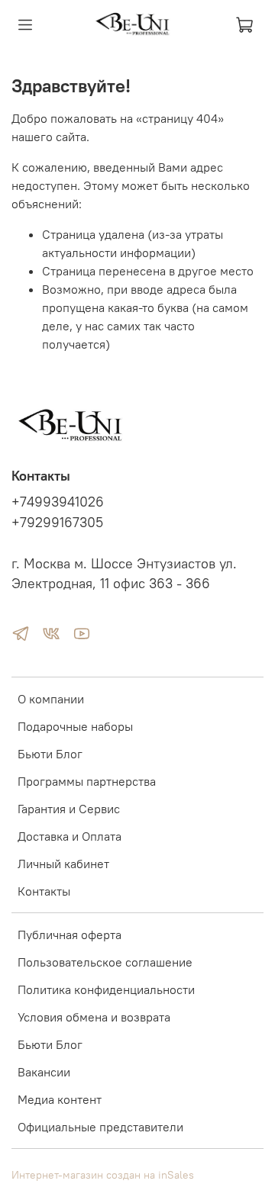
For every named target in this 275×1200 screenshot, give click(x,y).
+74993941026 (57, 502)
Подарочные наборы (75, 726)
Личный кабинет (63, 863)
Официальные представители (100, 1126)
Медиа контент (60, 1099)
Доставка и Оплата (69, 836)
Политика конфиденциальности (106, 989)
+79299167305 (57, 522)
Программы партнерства (87, 781)
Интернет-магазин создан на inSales (102, 1175)
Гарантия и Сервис (69, 808)
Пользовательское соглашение (105, 962)
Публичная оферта (69, 934)
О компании (51, 698)
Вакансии (44, 1071)
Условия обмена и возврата (94, 1017)
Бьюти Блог (50, 753)
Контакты (44, 891)
